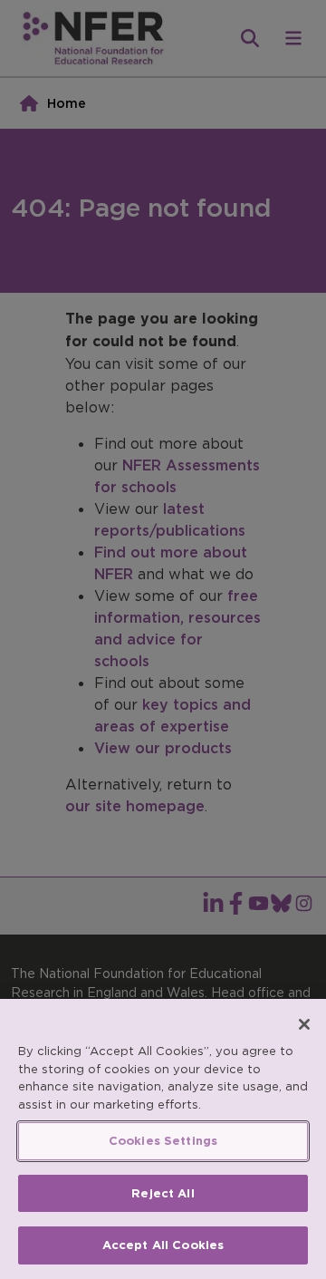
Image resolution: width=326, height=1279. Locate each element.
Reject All (162, 1193)
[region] (163, 1139)
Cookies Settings (163, 1140)
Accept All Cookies (163, 1245)
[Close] (304, 1024)
